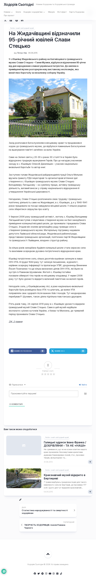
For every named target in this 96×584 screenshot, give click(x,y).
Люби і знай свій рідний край (22, 28)
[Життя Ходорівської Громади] (35, 573)
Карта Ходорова (76, 12)
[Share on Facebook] (11, 20)
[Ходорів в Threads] (57, 573)
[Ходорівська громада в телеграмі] (42, 573)
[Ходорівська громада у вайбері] (46, 573)
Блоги (18, 12)
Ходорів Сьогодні (19, 4)
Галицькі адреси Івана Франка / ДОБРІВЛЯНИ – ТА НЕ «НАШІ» (65, 444)
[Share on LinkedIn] (22, 20)
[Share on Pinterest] (16, 20)
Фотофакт (62, 12)
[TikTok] (61, 573)
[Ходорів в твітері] (39, 573)
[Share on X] (6, 20)
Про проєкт (9, 15)
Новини (7, 12)
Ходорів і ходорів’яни (32, 12)
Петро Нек (22, 53)
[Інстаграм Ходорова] (53, 573)
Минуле (51, 12)
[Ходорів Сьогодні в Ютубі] (50, 573)
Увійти (84, 385)
